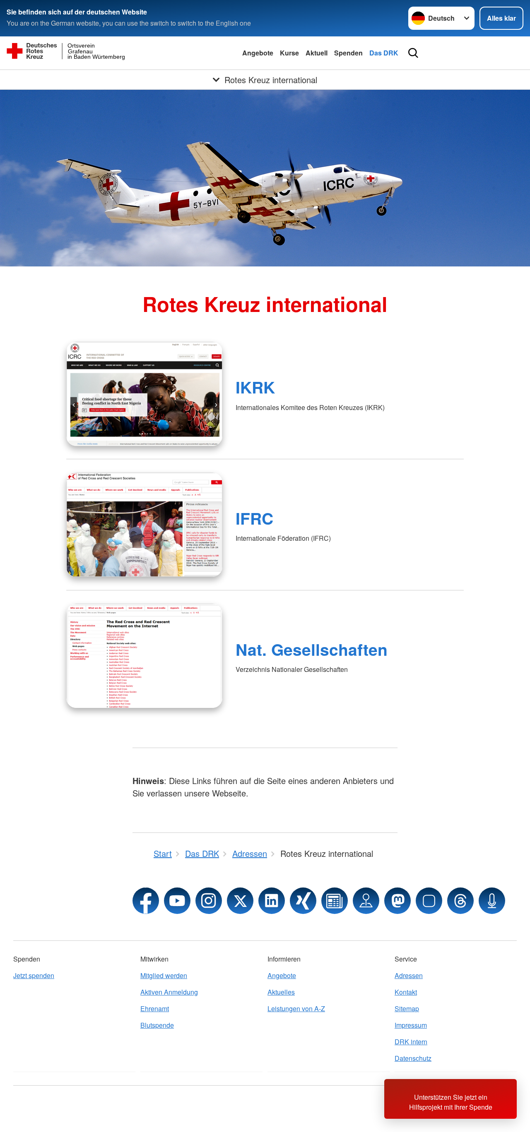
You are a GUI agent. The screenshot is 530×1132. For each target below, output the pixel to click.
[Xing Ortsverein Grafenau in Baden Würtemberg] (303, 900)
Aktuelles (281, 992)
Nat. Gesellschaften (312, 649)
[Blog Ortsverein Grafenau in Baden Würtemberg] (334, 900)
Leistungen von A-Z (296, 1008)
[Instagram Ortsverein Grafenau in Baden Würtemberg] (208, 900)
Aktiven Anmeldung (169, 992)
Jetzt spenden (33, 975)
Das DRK (383, 53)
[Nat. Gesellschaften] (144, 656)
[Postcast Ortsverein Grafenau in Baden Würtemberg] (492, 900)
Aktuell (317, 53)
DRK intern (411, 1041)
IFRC (254, 518)
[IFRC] (144, 524)
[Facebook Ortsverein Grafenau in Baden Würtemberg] (145, 900)
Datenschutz (413, 1058)
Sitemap (407, 1008)
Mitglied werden (163, 975)
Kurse (289, 53)
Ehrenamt (154, 1008)
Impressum (411, 1025)
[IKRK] (144, 394)
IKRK (255, 386)
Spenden (348, 53)
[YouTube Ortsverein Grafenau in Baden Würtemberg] (177, 900)
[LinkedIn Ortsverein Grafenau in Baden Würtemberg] (271, 900)
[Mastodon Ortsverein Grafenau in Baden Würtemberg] (397, 900)
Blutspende (157, 1025)
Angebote (257, 53)
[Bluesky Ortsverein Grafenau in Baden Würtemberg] (429, 900)
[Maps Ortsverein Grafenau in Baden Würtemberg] (366, 900)
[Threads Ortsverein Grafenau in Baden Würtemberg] (460, 900)
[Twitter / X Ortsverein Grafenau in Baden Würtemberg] (240, 900)
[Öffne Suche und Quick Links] (413, 53)
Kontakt (406, 992)
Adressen (409, 975)
